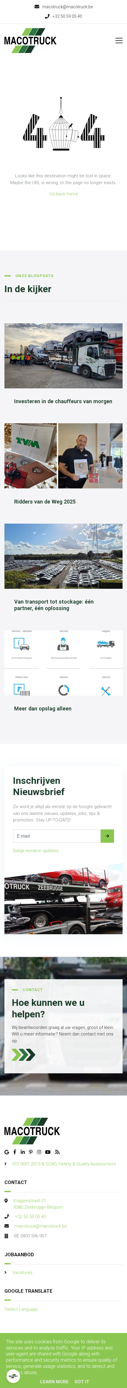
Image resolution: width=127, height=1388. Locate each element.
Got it (81, 1381)
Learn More (54, 1381)
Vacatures (22, 1272)
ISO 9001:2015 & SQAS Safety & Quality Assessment (64, 1164)
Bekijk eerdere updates (35, 850)
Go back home (63, 194)
